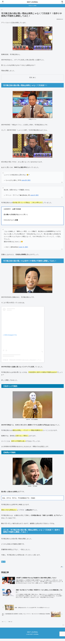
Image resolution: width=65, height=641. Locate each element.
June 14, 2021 (23, 247)
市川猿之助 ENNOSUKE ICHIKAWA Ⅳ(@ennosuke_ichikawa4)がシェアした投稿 (23, 360)
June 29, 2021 (26, 180)
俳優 (4, 561)
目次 (30, 77)
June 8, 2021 (34, 195)
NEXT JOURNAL (32, 2)
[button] (60, 379)
